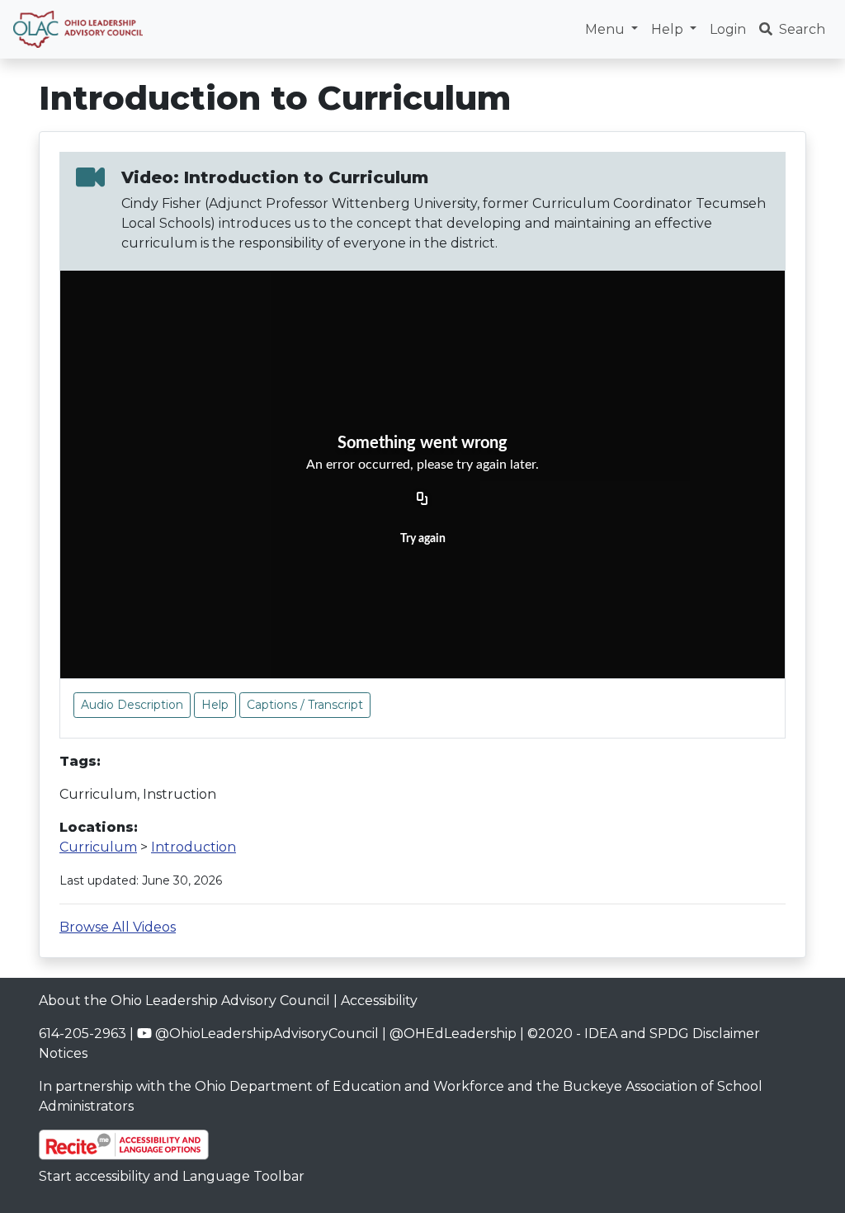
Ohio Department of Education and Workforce (349, 1086)
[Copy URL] (422, 500)
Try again (423, 539)
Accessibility (379, 1000)
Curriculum (98, 847)
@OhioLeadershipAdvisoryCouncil (265, 1033)
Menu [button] (606, 29)
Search (802, 29)
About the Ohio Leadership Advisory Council (184, 1000)
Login (728, 29)
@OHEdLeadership (453, 1033)
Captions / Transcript (305, 704)
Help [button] (669, 29)
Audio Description (132, 704)
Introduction (193, 847)
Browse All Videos (117, 927)
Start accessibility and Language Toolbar (171, 1176)
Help (215, 704)
